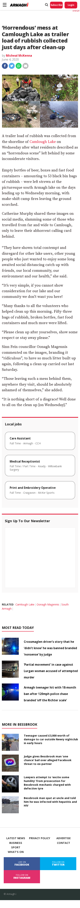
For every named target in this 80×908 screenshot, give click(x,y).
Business (15, 843)
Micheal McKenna (19, 55)
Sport (15, 847)
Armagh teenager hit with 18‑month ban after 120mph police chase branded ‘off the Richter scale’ (50, 694)
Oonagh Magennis (48, 604)
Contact (63, 843)
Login (71, 5)
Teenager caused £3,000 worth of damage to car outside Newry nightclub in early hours (51, 739)
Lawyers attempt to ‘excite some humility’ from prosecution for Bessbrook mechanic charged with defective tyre (47, 782)
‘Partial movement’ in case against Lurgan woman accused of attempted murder (51, 671)
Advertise (63, 838)
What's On (16, 852)
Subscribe (56, 5)
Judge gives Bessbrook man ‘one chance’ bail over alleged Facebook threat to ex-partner (47, 760)
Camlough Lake (43, 142)
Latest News (15, 838)
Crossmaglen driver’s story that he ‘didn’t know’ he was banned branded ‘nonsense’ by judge (50, 648)
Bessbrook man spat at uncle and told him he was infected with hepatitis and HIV (50, 801)
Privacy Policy (39, 838)
